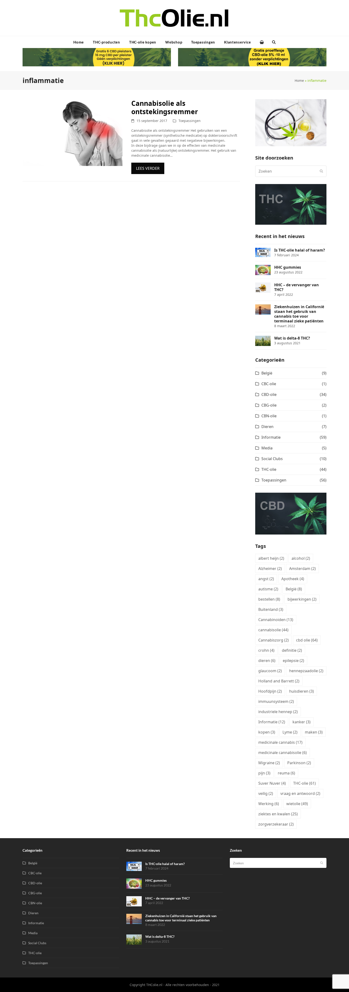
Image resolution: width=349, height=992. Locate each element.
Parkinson (299, 762)
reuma (286, 773)
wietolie (297, 803)
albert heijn (271, 558)
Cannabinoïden (275, 619)
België (266, 373)
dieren (266, 660)
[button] (262, 42)
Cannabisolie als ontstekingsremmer (164, 107)
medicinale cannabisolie (282, 752)
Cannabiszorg (273, 640)
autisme (268, 589)
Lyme (290, 732)
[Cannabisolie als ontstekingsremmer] (73, 132)
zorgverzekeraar (276, 824)
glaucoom (270, 670)
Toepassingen (190, 120)
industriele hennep (278, 711)
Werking (268, 803)
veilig (265, 793)
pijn (264, 773)
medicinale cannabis (280, 742)
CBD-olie (269, 394)
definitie (292, 650)
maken (314, 732)
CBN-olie (269, 415)
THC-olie (268, 469)
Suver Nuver (272, 783)
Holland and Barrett (278, 681)
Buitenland (270, 609)
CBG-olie (269, 405)
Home (299, 80)
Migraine (269, 762)
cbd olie (307, 640)
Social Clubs (272, 458)
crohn (266, 650)
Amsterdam (302, 568)
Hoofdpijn (270, 691)
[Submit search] (321, 171)
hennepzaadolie (306, 670)
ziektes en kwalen (278, 814)
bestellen (269, 599)
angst (266, 578)
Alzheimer (270, 568)
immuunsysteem (276, 701)
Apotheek (292, 578)
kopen (266, 732)
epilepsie (293, 660)
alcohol (301, 558)
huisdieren (301, 691)
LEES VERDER (148, 168)
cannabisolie (273, 629)
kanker (301, 722)
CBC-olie (268, 383)
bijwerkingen (302, 599)
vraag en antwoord (300, 793)
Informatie (271, 437)
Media (267, 448)
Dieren (267, 426)
